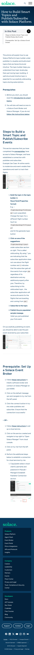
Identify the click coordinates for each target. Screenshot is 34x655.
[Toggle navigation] (30, 3)
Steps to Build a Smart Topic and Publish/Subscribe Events (16, 36)
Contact (18, 626)
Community (9, 617)
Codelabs (8, 608)
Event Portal (9, 543)
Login (28, 626)
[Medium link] (28, 634)
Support (7, 626)
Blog (6, 614)
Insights (7, 552)
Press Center (9, 579)
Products (8, 531)
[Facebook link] (6, 634)
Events (7, 576)
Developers (9, 596)
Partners (7, 573)
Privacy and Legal (10, 582)
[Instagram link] (20, 634)
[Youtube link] (17, 634)
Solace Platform (10, 534)
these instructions (19, 380)
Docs (6, 599)
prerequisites (19, 151)
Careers (7, 564)
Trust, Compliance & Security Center (14, 586)
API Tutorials (9, 602)
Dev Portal (8, 605)
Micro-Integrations (11, 546)
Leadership (8, 567)
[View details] (8, 3)
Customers (8, 570)
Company (8, 561)
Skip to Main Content (9, 6)
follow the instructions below (18, 114)
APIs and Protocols (11, 549)
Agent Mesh (9, 537)
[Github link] (24, 634)
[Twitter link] (13, 634)
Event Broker (9, 540)
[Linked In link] (10, 634)
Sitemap (27, 649)
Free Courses (9, 611)
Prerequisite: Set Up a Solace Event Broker (17, 41)
